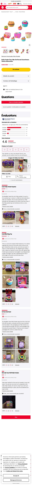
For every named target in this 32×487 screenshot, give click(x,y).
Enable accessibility (16, 1)
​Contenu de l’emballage (10, 81)
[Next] (29, 51)
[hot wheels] (9, 3)
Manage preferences (16, 480)
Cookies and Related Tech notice (14, 471)
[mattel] (1, 3)
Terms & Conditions (10, 467)
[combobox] (16, 7)
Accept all (16, 475)
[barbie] (5, 3)
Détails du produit (8, 76)
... (14, 11)
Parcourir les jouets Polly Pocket (10, 56)
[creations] (19, 3)
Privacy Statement (22, 463)
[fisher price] (14, 3)
